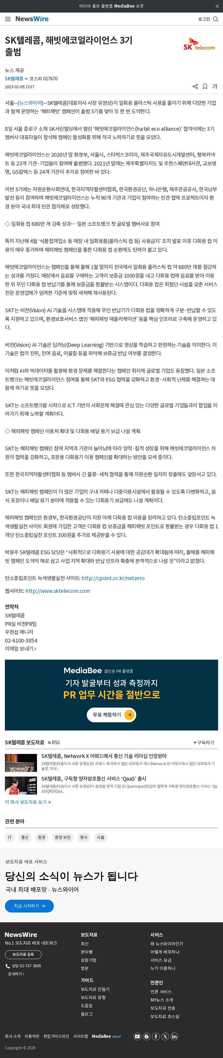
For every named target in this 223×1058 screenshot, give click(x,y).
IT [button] (10, 837)
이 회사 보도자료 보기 (28, 802)
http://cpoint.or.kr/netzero (113, 578)
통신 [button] (25, 837)
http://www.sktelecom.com (57, 591)
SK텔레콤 (16, 79)
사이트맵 (80, 1036)
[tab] (113, 935)
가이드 (87, 980)
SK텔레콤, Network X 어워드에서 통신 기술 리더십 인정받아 (104, 756)
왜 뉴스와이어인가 (166, 944)
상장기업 (89, 960)
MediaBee (101, 1036)
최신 (85, 944)
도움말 (87, 1005)
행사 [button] (83, 837)
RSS (56, 742)
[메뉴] (7, 19)
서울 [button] (100, 837)
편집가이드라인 (56, 1036)
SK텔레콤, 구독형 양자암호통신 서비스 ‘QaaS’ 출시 (93, 778)
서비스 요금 (160, 960)
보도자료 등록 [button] (23, 954)
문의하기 (16, 974)
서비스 (156, 935)
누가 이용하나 (162, 968)
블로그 (87, 1014)
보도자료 (89, 935)
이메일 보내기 (20, 648)
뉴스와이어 (30, 103)
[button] (195, 87)
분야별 (87, 952)
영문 (85, 968)
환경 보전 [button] (63, 837)
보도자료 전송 (162, 1008)
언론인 (156, 983)
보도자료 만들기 (95, 989)
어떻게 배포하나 (164, 952)
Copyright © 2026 (20, 1047)
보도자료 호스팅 (164, 1016)
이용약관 (32, 1036)
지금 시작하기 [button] (26, 906)
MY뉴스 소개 (161, 1000)
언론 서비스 (160, 992)
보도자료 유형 (93, 997)
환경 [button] (41, 837)
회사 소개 (13, 1036)
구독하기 (205, 743)
